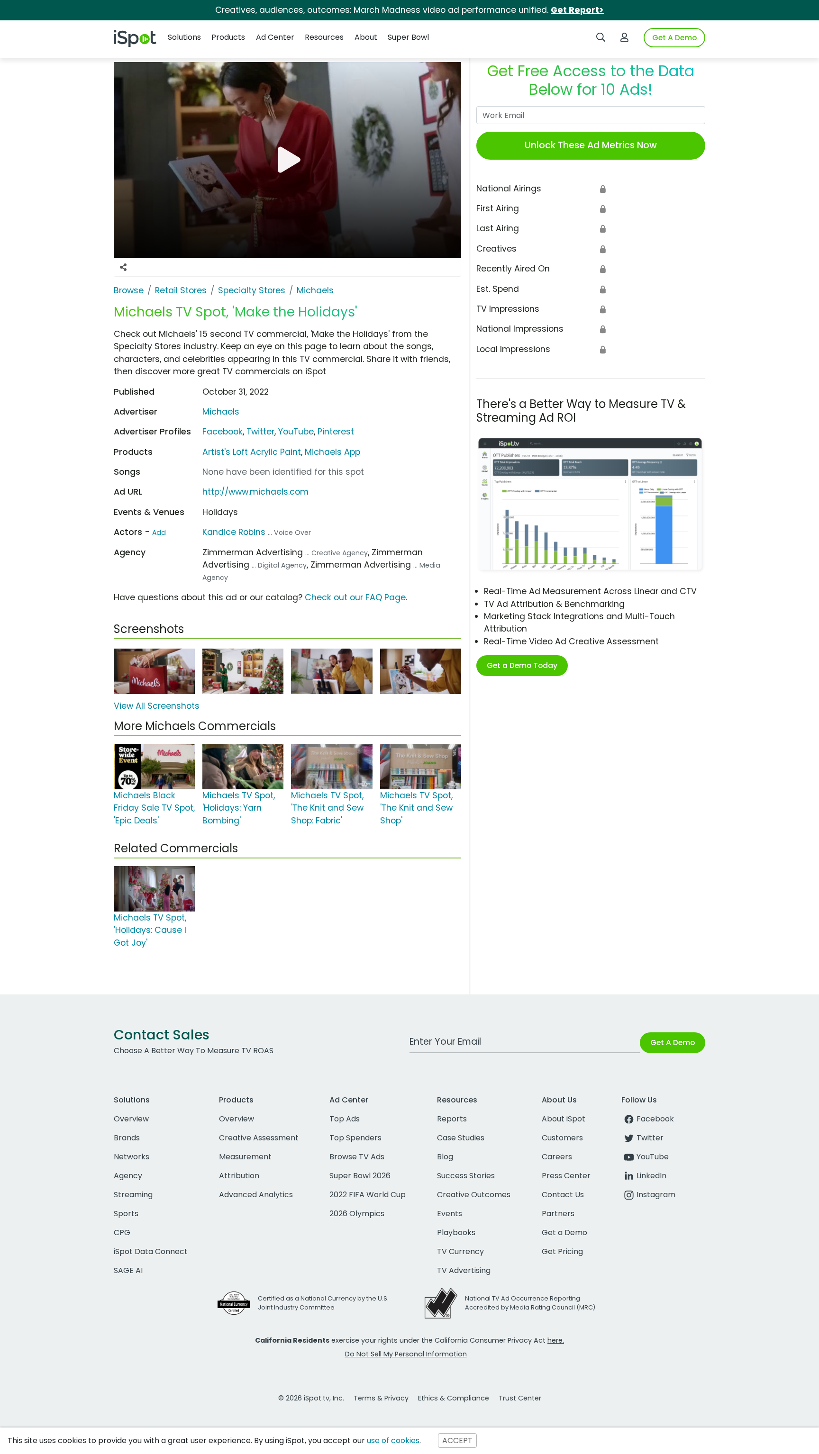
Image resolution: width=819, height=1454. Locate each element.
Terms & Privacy (381, 1398)
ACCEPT (457, 1440)
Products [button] (228, 37)
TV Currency (460, 1251)
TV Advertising (464, 1270)
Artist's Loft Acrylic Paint (251, 452)
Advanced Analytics (256, 1194)
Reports (452, 1118)
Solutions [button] (184, 37)
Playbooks (456, 1232)
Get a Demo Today (522, 665)
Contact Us (563, 1194)
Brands (127, 1137)
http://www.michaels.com (255, 491)
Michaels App (332, 452)
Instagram (656, 1194)
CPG (122, 1232)
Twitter (260, 431)
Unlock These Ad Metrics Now (591, 145)
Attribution (239, 1175)
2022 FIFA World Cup (367, 1194)
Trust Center (520, 1398)
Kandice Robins (233, 532)
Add (159, 532)
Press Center (566, 1175)
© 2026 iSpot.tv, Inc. (311, 1398)
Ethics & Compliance (453, 1398)
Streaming (133, 1194)
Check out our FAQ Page (355, 597)
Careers (557, 1156)
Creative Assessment (259, 1137)
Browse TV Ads (356, 1156)
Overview (131, 1118)
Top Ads (344, 1118)
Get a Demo (564, 1232)
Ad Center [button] (275, 37)
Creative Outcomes (473, 1194)
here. (555, 1340)
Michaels (220, 411)
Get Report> (577, 10)
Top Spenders (355, 1137)
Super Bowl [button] (408, 37)
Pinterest (336, 431)
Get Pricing (562, 1251)
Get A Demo (674, 37)
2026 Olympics (356, 1213)
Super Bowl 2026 (360, 1175)
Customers (562, 1137)
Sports (126, 1213)
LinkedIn (651, 1175)
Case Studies (460, 1137)
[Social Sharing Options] (123, 267)
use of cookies (393, 1440)
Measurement (245, 1156)
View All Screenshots (157, 706)
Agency (128, 1175)
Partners (558, 1213)
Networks (131, 1156)
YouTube (296, 431)
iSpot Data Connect (151, 1251)
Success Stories (466, 1175)
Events (449, 1213)
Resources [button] (324, 37)
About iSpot (563, 1118)
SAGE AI (128, 1270)
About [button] (366, 37)
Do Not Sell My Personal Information (406, 1354)
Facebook (222, 431)
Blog (445, 1156)
